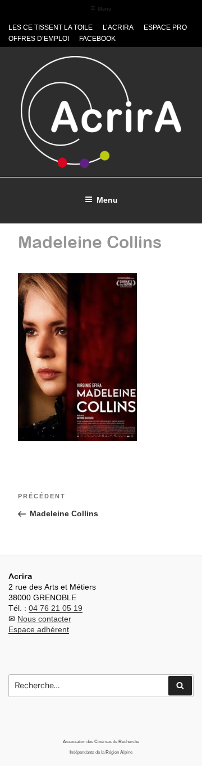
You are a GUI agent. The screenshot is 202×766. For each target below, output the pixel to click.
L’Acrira (118, 27)
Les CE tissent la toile (50, 27)
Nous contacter (44, 618)
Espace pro (165, 27)
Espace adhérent (38, 629)
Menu (105, 9)
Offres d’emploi (38, 39)
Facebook (97, 39)
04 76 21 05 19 (55, 608)
